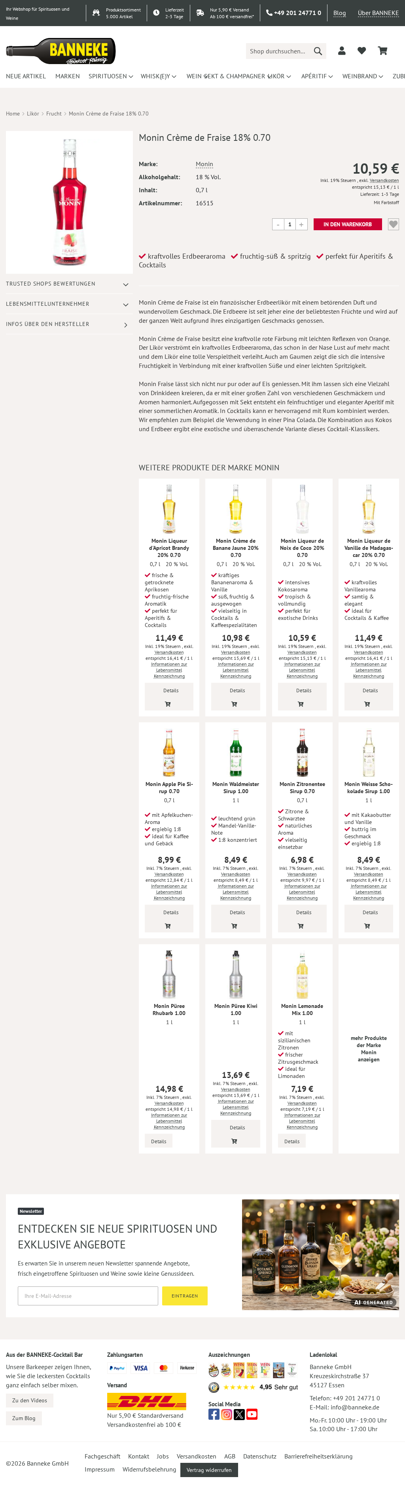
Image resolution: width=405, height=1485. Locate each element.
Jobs (163, 1456)
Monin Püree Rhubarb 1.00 (169, 1009)
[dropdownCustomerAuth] (342, 51)
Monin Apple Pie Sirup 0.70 (169, 787)
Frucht (54, 113)
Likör (33, 113)
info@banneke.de (355, 1407)
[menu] (202, 76)
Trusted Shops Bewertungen (50, 283)
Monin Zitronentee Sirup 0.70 (302, 787)
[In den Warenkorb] (168, 703)
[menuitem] (24, 76)
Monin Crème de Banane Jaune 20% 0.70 (236, 548)
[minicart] (382, 50)
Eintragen (185, 1296)
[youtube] (251, 1417)
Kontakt (138, 1456)
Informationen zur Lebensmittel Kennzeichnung (169, 670)
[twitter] (239, 1417)
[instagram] (226, 1417)
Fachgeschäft (102, 1456)
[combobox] (286, 51)
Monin (204, 164)
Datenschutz (259, 1456)
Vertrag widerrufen (209, 1470)
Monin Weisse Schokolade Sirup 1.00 (368, 787)
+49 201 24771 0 (356, 1398)
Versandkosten (384, 180)
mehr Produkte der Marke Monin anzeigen (369, 1048)
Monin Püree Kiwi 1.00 (235, 1009)
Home (13, 113)
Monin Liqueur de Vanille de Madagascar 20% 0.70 (368, 548)
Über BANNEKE (378, 13)
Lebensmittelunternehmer (47, 303)
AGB (229, 1456)
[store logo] (61, 51)
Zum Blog (24, 1418)
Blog (339, 13)
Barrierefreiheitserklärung (318, 1456)
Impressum (100, 1469)
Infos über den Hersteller (47, 324)
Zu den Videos (29, 1400)
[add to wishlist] (362, 51)
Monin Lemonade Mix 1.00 (302, 1009)
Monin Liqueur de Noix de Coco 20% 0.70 (302, 548)
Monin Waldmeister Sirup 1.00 (235, 787)
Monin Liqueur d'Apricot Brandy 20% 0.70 (169, 548)
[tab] (69, 284)
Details (170, 690)
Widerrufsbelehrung (149, 1469)
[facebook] (214, 1417)
